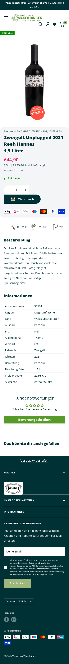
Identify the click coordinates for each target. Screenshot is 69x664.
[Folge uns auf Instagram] (13, 619)
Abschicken (17, 583)
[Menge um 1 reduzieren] (7, 190)
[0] (62, 24)
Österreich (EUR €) (16, 601)
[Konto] (48, 24)
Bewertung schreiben (34, 420)
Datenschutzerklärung (46, 568)
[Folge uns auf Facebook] (6, 619)
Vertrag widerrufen (34, 460)
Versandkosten (13, 170)
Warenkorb (26, 199)
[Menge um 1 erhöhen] (25, 190)
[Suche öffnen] (41, 24)
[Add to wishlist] (42, 199)
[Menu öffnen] (6, 17)
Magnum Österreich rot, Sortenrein (39, 131)
